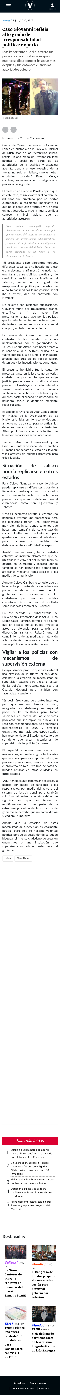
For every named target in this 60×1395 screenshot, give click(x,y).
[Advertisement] (30, 995)
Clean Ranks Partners (23, 1389)
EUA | (9, 1324)
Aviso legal (19, 1383)
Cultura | (11, 1262)
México (6, 20)
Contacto (44, 1389)
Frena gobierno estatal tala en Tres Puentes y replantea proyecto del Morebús (31, 1205)
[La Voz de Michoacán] (30, 4)
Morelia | (39, 1264)
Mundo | (38, 1325)
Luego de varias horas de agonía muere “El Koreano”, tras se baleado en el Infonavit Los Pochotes (31, 1153)
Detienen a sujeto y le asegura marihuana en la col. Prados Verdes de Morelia (31, 1192)
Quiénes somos (38, 1383)
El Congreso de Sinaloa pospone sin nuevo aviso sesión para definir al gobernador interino (43, 1284)
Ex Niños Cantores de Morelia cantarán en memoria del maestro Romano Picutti (15, 1283)
